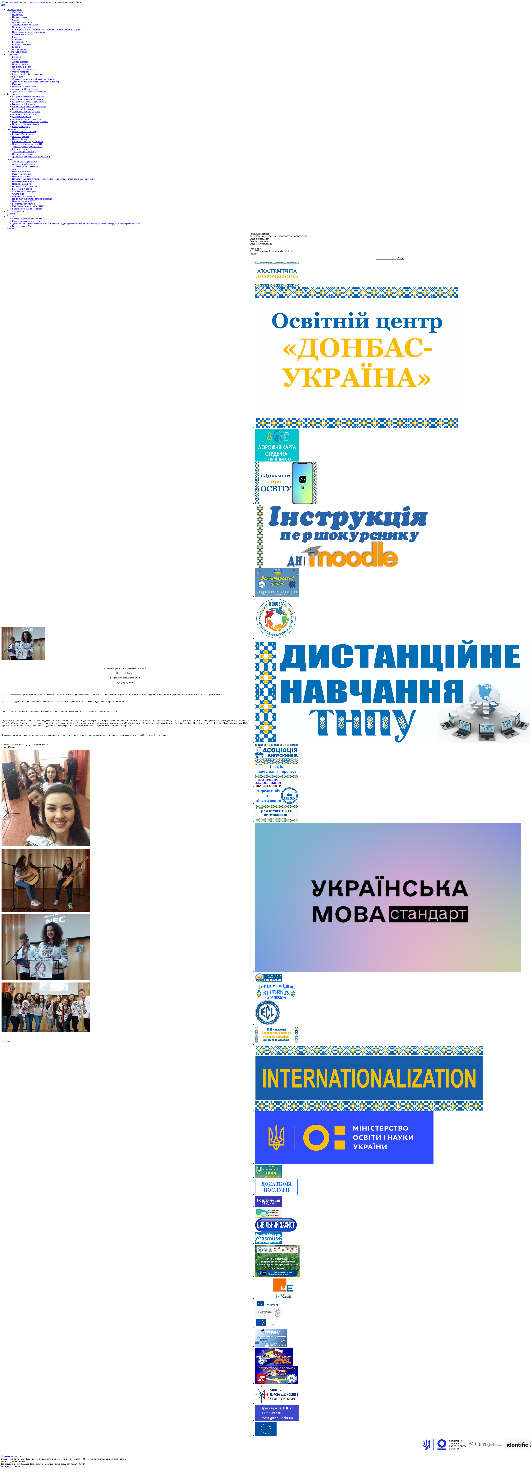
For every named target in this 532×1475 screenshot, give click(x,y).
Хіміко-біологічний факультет (26, 111)
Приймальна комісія (21, 67)
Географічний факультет (23, 104)
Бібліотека (11, 214)
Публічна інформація (17, 52)
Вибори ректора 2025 (22, 49)
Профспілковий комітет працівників (29, 32)
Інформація (17, 77)
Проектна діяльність (21, 184)
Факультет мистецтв (21, 116)
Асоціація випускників (23, 22)
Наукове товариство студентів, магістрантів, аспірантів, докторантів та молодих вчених (53, 179)
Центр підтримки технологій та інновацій (32, 199)
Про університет (14, 9)
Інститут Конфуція (21, 126)
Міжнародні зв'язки (21, 174)
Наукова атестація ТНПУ (24, 201)
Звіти (14, 169)
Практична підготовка (22, 154)
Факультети (12, 94)
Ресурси (10, 216)
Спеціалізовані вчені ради (24, 191)
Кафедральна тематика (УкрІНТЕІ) (28, 206)
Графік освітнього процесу (24, 131)
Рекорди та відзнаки (21, 44)
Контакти (16, 47)
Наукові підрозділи (21, 176)
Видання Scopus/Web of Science (27, 209)
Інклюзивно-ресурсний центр (26, 221)
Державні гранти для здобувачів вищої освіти (33, 79)
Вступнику (12, 54)
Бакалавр (16, 57)
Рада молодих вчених (22, 189)
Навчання (11, 129)
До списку (6, 1041)
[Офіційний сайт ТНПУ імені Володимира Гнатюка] (42, 2)
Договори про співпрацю (24, 151)
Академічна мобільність (23, 164)
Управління (17, 12)
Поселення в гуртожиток (24, 87)
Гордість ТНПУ (19, 42)
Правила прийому (20, 64)
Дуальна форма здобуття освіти (27, 146)
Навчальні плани (20, 139)
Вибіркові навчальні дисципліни (27, 141)
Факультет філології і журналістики (29, 101)
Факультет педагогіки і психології (28, 96)
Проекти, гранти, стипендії (25, 186)
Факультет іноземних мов (24, 114)
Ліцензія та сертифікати (23, 69)
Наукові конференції (21, 171)
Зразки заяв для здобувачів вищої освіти (31, 156)
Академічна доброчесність (24, 161)
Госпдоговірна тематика (23, 204)
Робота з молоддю (15, 211)
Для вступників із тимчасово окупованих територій (36, 82)
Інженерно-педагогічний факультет (29, 106)
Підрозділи (17, 14)
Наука (9, 159)
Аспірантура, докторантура (25, 166)
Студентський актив (21, 27)
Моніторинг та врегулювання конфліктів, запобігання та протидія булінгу (47, 29)
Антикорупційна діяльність (25, 24)
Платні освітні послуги (23, 181)
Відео (14, 37)
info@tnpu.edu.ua (34, 1461)
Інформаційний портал (23, 134)
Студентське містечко (22, 34)
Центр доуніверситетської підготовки (30, 121)
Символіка (17, 39)
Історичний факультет (22, 109)
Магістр (16, 59)
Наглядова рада (19, 17)
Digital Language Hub (22, 226)
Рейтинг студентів (21, 149)
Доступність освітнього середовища (29, 92)
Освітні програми (20, 72)
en (4, 5)
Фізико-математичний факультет (27, 99)
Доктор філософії (20, 62)
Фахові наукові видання (23, 196)
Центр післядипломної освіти (26, 124)
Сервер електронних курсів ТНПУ (28, 144)
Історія (15, 19)
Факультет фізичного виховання (27, 119)
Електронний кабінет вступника (27, 74)
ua (2, 5)
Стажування (18, 194)
